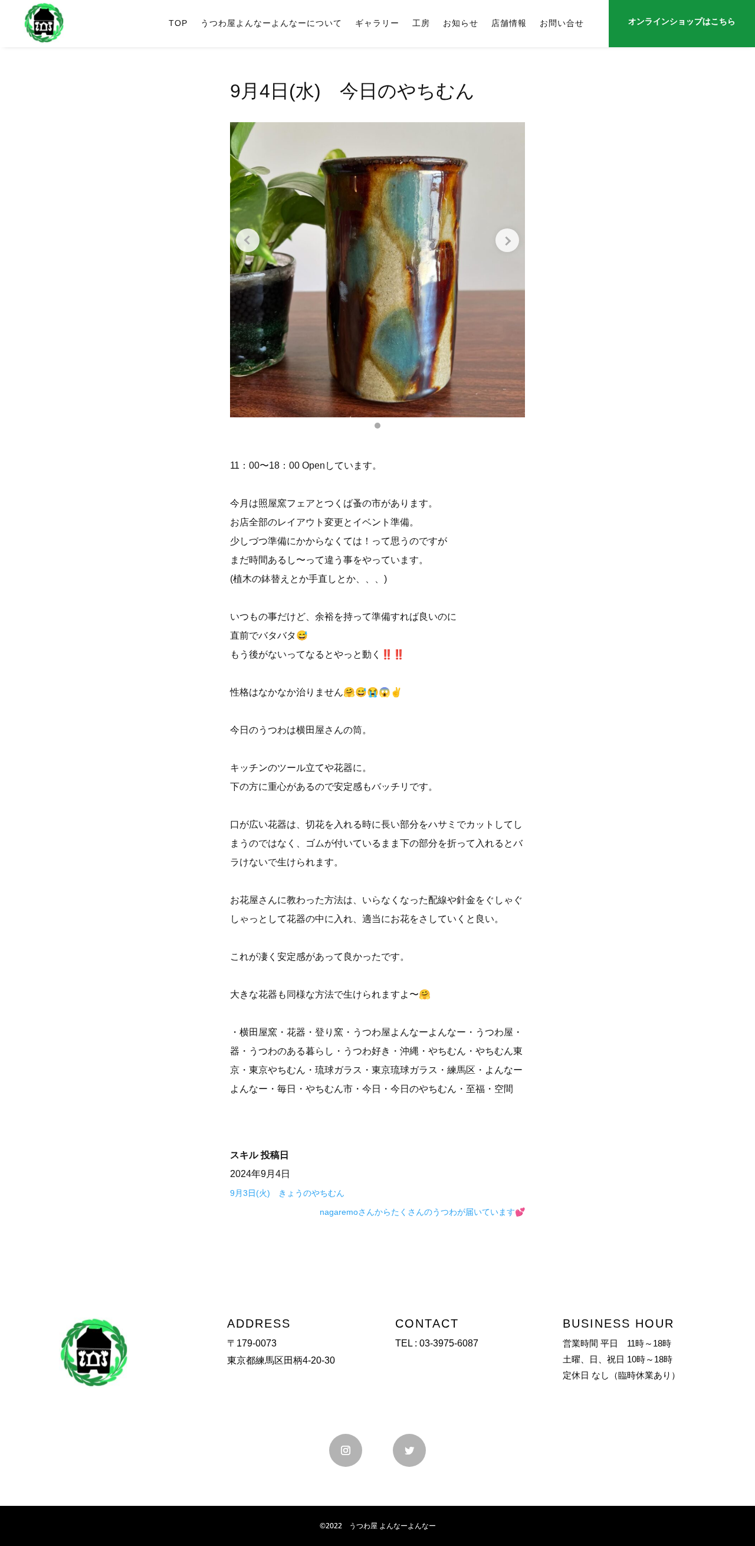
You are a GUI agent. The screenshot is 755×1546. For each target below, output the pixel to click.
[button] (377, 426)
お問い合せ (562, 23)
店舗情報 (509, 23)
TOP (178, 23)
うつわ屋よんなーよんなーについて (271, 23)
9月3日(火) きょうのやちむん (287, 1193)
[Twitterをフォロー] (409, 1450)
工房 (421, 23)
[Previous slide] (248, 240)
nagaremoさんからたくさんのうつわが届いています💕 (422, 1212)
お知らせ (460, 23)
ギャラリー (377, 23)
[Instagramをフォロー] (345, 1450)
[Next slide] (507, 240)
